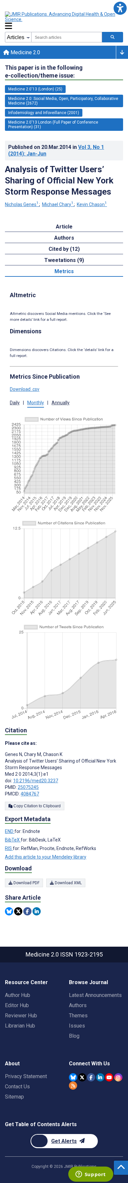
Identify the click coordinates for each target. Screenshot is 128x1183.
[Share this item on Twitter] (18, 911)
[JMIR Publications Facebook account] (91, 1077)
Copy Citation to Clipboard (36, 806)
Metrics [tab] (64, 271)
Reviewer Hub (21, 1015)
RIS (9, 848)
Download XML (68, 883)
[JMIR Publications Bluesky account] (73, 1077)
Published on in (56, 150)
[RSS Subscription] (73, 1085)
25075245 (28, 787)
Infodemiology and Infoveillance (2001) (43, 112)
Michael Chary (58, 204)
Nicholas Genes (22, 204)
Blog (74, 1036)
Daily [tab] (15, 402)
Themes (78, 1015)
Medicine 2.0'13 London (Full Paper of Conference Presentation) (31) (53, 124)
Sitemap (14, 1097)
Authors (78, 1005)
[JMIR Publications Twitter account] (82, 1077)
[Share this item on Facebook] (27, 911)
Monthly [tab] (35, 402)
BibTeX (13, 839)
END (9, 831)
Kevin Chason (92, 204)
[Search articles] (112, 37)
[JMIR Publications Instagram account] (118, 1077)
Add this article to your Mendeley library (45, 857)
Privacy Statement (26, 1076)
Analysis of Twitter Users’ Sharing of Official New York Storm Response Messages (59, 180)
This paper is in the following (44, 71)
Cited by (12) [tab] (64, 249)
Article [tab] (64, 227)
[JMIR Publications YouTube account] (109, 1077)
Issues (77, 1026)
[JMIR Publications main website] (61, 17)
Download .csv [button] (24, 389)
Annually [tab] (61, 402)
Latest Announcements (95, 995)
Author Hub (17, 995)
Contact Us (17, 1086)
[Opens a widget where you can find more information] (90, 1175)
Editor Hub (17, 1005)
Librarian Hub (20, 1026)
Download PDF (25, 883)
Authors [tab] (64, 238)
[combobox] (66, 37)
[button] (120, 8)
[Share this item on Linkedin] (36, 911)
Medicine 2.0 (24, 52)
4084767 (30, 793)
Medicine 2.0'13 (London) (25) (35, 89)
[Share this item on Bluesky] (9, 911)
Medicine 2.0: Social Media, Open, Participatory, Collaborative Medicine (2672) (63, 101)
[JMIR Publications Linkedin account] (100, 1077)
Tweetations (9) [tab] (64, 260)
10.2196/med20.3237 (35, 780)
